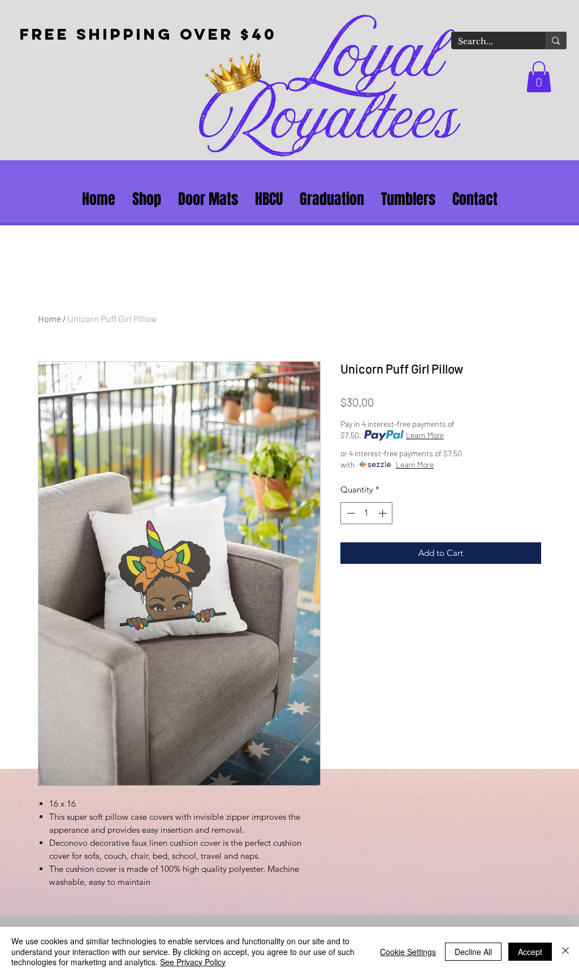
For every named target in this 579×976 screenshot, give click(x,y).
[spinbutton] (366, 513)
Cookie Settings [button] (408, 951)
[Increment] (383, 513)
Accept (530, 951)
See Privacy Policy (193, 962)
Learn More (425, 435)
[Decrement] (349, 513)
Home (49, 318)
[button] (539, 76)
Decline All (473, 951)
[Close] (565, 951)
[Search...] (556, 40)
